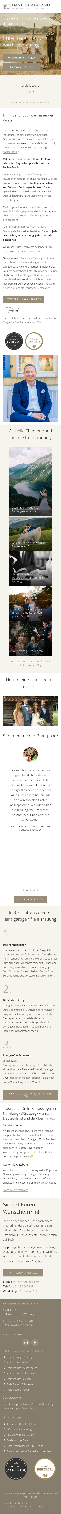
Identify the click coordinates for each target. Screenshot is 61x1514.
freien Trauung (24, 174)
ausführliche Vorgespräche (18, 226)
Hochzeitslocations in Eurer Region (25, 1460)
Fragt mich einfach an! (15, 1204)
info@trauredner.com (26, 1296)
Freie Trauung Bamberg (19, 1393)
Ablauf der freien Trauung (20, 1449)
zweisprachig (10, 166)
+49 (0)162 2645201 (22, 1336)
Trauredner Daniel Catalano (21, 1439)
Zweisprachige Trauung (19, 1455)
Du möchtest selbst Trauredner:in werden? (29, 1466)
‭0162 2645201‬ (24, 1301)
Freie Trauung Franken (18, 1404)
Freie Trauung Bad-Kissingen (21, 1388)
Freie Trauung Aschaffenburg (22, 1382)
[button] (21, 58)
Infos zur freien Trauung (19, 1444)
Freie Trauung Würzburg (19, 1377)
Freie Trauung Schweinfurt (20, 1399)
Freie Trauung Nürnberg (19, 1372)
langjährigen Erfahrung (29, 189)
